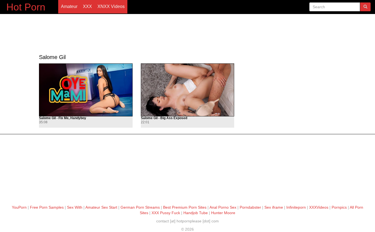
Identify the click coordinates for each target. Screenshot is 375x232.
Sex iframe (273, 207)
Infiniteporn (296, 207)
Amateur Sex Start (101, 207)
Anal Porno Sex (222, 207)
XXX (87, 6)
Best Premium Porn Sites (184, 207)
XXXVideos (318, 207)
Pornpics (339, 207)
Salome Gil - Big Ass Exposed (164, 118)
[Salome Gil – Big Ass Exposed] (187, 89)
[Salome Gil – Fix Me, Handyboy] (85, 89)
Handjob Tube (195, 213)
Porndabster (250, 207)
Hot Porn (25, 7)
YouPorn (19, 207)
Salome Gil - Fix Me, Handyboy (62, 118)
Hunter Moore (223, 213)
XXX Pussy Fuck (166, 213)
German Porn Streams (140, 207)
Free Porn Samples (47, 207)
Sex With (74, 207)
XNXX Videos (111, 6)
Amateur (69, 6)
